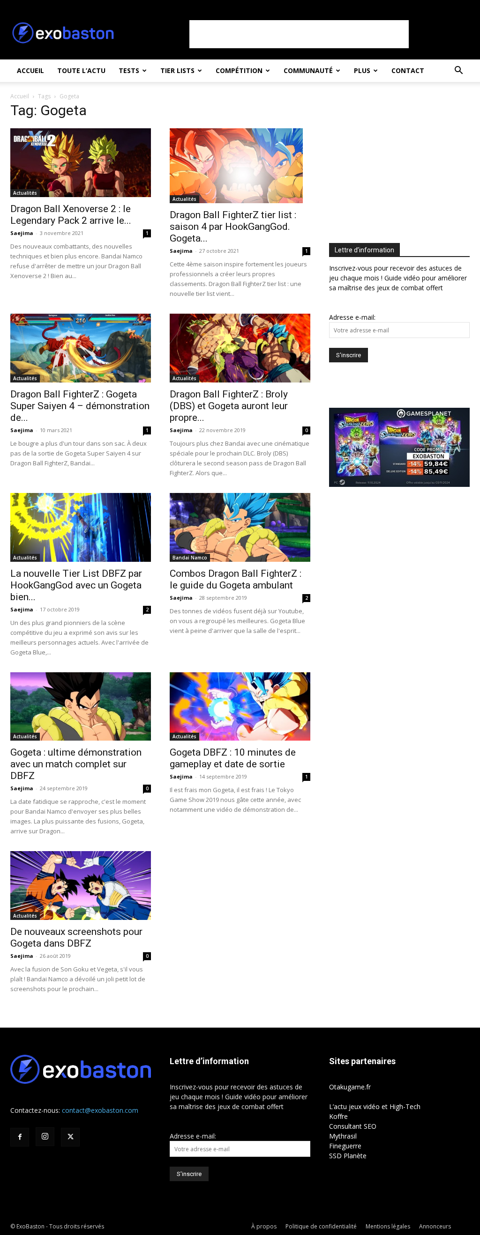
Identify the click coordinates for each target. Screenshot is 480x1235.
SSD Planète (348, 1155)
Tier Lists (177, 70)
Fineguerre (345, 1145)
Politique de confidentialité (321, 1226)
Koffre (338, 1116)
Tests (129, 70)
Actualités (25, 193)
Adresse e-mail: (352, 317)
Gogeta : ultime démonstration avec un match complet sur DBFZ (76, 764)
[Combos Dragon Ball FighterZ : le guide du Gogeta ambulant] (240, 527)
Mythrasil (343, 1136)
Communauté (308, 70)
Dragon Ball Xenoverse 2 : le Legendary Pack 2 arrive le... (70, 214)
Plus (362, 70)
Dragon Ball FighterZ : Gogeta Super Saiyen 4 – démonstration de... (80, 406)
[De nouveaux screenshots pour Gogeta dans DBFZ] (80, 885)
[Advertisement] (299, 34)
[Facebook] (19, 1137)
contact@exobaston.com (100, 1110)
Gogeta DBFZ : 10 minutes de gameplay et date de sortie (233, 758)
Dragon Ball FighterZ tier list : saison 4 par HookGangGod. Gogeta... (233, 226)
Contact (407, 70)
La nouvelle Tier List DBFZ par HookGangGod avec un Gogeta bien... (76, 585)
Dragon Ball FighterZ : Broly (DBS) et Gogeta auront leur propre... (229, 406)
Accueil (30, 70)
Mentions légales (388, 1226)
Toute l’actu (81, 70)
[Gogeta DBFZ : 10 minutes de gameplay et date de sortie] (240, 706)
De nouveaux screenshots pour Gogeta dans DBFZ (76, 937)
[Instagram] (45, 1136)
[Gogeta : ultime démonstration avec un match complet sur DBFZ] (80, 706)
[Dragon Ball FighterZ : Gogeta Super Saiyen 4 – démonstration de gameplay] (80, 348)
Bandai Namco (189, 557)
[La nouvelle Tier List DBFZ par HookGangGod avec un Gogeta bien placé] (80, 527)
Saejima (21, 232)
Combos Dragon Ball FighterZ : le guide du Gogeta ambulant (235, 579)
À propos (264, 1226)
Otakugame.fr (350, 1086)
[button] (458, 71)
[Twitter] (70, 1137)
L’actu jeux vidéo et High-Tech (374, 1106)
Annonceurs (435, 1226)
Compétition (239, 70)
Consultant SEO (352, 1126)
